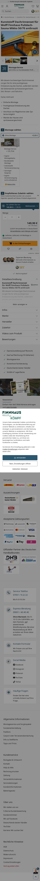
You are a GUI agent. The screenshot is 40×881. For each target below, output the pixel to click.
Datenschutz (16, 469)
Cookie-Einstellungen (10, 449)
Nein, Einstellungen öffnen (20, 463)
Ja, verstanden (20, 457)
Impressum (24, 469)
